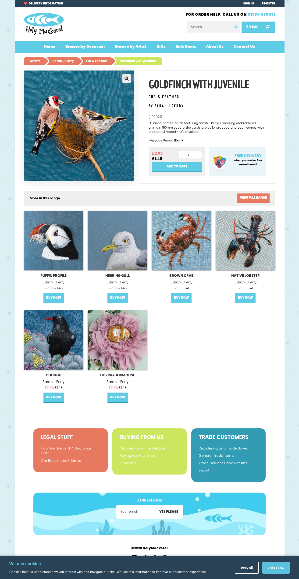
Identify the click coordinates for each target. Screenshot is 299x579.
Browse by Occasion (85, 46)
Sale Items (186, 46)
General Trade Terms (217, 455)
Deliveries (128, 463)
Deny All (247, 567)
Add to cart (177, 166)
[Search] (235, 27)
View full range (253, 197)
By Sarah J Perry (166, 106)
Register (268, 3)
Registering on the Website (142, 448)
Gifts (161, 46)
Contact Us (244, 46)
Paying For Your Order (138, 455)
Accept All (276, 567)
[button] (126, 78)
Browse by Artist (130, 46)
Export (204, 470)
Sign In (248, 3)
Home (49, 46)
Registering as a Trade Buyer (223, 448)
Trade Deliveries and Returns (223, 463)
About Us (215, 46)
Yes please (168, 511)
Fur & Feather (164, 97)
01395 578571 (261, 14)
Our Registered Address (61, 461)
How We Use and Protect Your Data (66, 451)
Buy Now (53, 297)
